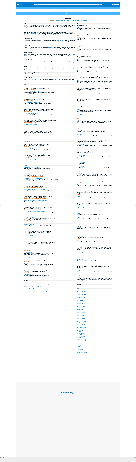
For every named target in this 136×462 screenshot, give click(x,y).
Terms (85, 20)
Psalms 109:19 (80, 226)
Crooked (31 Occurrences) (82, 325)
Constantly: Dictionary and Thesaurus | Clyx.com (32, 288)
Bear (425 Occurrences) (81, 340)
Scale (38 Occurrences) (81, 336)
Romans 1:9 (79, 109)
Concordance (62, 20)
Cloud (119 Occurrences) (81, 324)
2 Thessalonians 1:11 (81, 166)
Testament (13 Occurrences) (82, 352)
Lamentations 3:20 (80, 259)
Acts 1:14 (78, 53)
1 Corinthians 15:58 (59, 40)
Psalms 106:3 (79, 221)
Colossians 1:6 (79, 138)
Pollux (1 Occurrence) (81, 297)
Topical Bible (48, 291)
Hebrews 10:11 (80, 196)
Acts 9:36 (78, 80)
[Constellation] (134, 208)
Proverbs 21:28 (56, 79)
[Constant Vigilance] (1, 208)
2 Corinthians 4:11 (80, 120)
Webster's (57, 20)
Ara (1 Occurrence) (80, 330)
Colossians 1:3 (79, 134)
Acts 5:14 (78, 70)
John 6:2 (78, 48)
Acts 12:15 (65, 82)
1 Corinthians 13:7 (60, 61)
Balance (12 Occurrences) (81, 319)
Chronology (79, 345)
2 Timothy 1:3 (79, 178)
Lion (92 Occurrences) (81, 306)
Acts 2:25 (78, 59)
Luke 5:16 (78, 32)
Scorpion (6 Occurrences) (81, 334)
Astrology (78, 301)
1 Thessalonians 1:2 (80, 144)
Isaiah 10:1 (79, 240)
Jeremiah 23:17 (80, 252)
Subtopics (81, 20)
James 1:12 (51, 47)
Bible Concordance (27, 291)
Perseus (78, 316)
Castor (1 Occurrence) (81, 299)
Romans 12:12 (52, 34)
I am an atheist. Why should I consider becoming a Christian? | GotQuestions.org (38, 284)
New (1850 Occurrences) (81, 351)
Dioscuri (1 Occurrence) (81, 294)
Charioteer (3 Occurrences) (82, 327)
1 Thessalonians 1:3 (80, 150)
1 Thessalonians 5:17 (34, 33)
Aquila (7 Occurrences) (81, 331)
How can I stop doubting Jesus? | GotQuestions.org (33, 286)
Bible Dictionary (34, 291)
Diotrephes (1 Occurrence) (82, 296)
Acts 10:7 (78, 92)
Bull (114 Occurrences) (81, 322)
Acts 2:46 (78, 64)
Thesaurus (67, 20)
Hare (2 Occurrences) (81, 349)
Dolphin (78, 313)
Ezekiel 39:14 (79, 263)
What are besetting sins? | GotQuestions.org (32, 281)
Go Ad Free (2, 457)
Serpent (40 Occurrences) (81, 339)
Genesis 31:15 (79, 202)
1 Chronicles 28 (36, 79)
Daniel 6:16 (79, 270)
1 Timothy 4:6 (79, 173)
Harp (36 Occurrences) (81, 348)
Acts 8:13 (78, 74)
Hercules (78, 346)
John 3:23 (78, 42)
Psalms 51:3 (79, 213)
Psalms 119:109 (80, 231)
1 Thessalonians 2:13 (81, 155)
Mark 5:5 (78, 27)
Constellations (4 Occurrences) (82, 328)
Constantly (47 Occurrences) (82, 304)
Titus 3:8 (68, 82)
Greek (71, 20)
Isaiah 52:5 (79, 246)
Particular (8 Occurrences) (81, 318)
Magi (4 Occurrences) (81, 303)
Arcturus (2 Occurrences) (81, 291)
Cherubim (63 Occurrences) (82, 342)
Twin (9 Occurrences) (81, 309)
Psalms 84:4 (79, 217)
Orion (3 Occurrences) (81, 290)
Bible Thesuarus (54, 291)
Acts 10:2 (78, 87)
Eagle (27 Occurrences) (81, 312)
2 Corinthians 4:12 (80, 125)
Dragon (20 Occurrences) (81, 343)
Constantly (79, 285)
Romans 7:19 (79, 114)
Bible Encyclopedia (41, 291)
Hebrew (74, 20)
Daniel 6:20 (79, 277)
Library (77, 20)
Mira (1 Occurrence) (80, 315)
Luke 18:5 (78, 37)
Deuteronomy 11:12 (80, 207)
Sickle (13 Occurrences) (81, 333)
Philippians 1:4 (79, 130)
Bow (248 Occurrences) (81, 321)
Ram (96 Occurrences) (81, 310)
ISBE (54, 20)
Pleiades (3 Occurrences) (81, 293)
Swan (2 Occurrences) (81, 337)
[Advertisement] (68, 374)
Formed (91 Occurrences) (81, 307)
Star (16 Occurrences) (81, 300)
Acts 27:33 (79, 103)
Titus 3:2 (78, 184)
